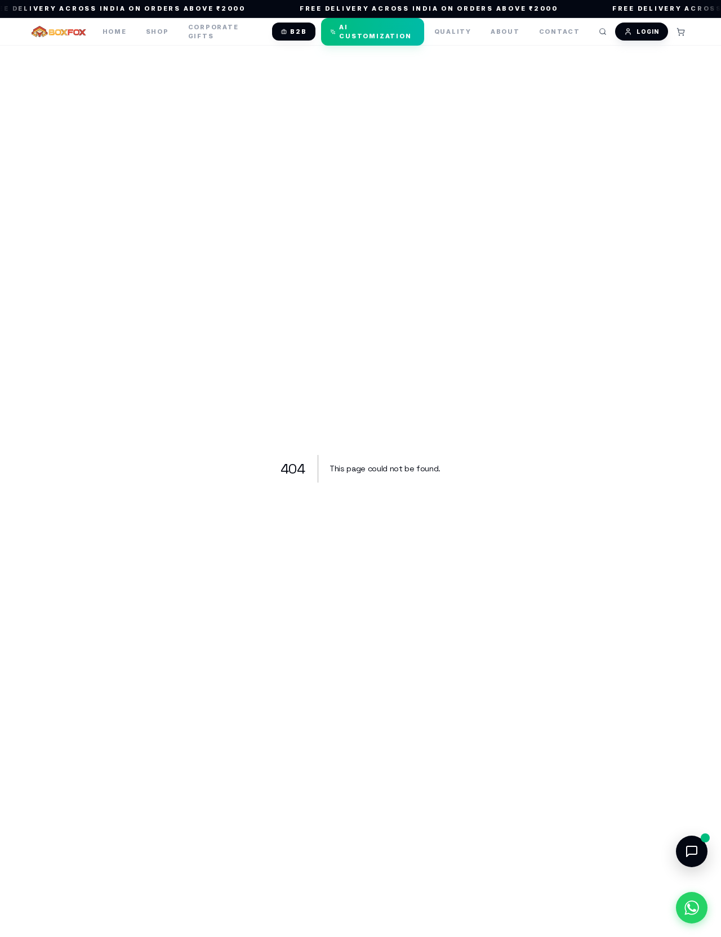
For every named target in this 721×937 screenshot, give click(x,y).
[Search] (603, 32)
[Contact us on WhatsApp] (691, 907)
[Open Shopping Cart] (680, 32)
